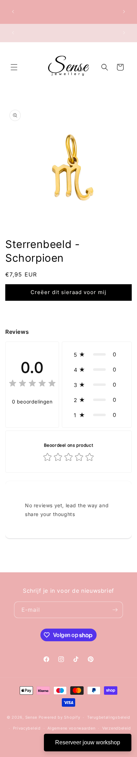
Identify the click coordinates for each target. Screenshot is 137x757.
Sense (31, 717)
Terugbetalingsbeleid (108, 717)
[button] (14, 67)
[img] (32, 384)
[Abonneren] (115, 610)
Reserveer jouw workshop (87, 742)
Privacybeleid (27, 728)
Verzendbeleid (116, 728)
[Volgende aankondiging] (124, 11)
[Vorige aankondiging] (13, 11)
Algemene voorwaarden (71, 728)
